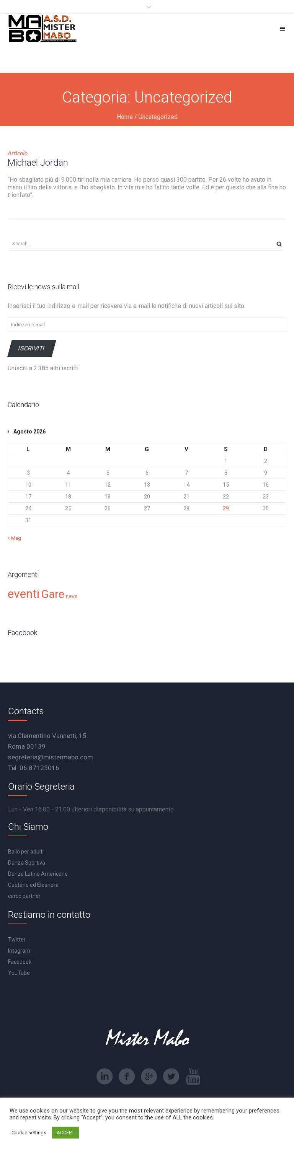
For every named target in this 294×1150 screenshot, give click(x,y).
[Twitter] (171, 1076)
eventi (23, 593)
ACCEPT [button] (65, 1132)
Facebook (19, 962)
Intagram (19, 951)
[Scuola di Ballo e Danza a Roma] (42, 28)
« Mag (14, 538)
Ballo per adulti (26, 852)
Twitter (17, 940)
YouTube (19, 973)
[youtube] (193, 1076)
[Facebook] (126, 1076)
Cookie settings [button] (28, 1132)
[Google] (148, 1076)
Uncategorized (158, 117)
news (71, 596)
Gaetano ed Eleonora (33, 885)
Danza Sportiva (26, 863)
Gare (52, 594)
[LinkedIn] (104, 1076)
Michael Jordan (38, 162)
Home (125, 117)
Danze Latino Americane (38, 874)
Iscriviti (32, 348)
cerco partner (24, 896)
